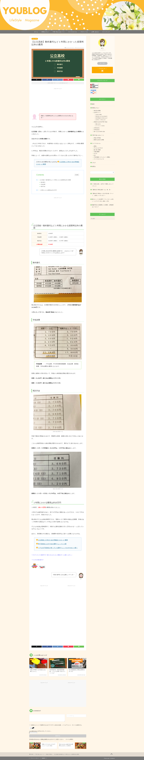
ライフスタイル (72, 31)
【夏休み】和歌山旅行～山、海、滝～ (101, 189)
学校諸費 (43, 184)
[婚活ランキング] (102, 84)
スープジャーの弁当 (100, 125)
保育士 (94, 166)
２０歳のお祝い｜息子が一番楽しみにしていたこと (102, 184)
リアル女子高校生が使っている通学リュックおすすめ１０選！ (58, 548)
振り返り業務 (97, 149)
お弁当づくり (97, 112)
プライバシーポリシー (34, 758)
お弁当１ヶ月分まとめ (100, 119)
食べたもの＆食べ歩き (99, 131)
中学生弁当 (96, 129)
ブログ (94, 162)
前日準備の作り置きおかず (101, 118)
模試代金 (43, 186)
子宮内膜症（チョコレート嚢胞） (102, 157)
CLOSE (76, 174)
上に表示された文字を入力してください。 (40, 731)
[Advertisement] (58, 100)
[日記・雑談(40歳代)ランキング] (102, 87)
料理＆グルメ (45, 31)
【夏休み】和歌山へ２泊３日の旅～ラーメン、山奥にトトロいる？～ (102, 194)
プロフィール (84, 31)
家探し (95, 146)
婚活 (93, 104)
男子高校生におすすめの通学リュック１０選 (52, 544)
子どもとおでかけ (98, 148)
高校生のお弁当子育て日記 (100, 121)
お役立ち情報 (99, 114)
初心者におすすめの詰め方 (101, 116)
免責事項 (43, 758)
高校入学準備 (34, 38)
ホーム (36, 31)
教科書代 (43, 182)
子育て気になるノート (59, 31)
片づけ (95, 153)
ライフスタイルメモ (99, 159)
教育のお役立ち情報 (99, 139)
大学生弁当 (96, 127)
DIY (95, 155)
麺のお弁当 (98, 124)
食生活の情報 (97, 110)
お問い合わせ (95, 31)
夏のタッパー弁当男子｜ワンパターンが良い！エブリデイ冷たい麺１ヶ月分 (102, 200)
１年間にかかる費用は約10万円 (48, 190)
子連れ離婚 (96, 151)
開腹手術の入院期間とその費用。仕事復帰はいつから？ (102, 205)
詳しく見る (102, 63)
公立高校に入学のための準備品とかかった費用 (53, 540)
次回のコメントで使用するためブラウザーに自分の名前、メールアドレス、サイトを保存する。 (57, 725)
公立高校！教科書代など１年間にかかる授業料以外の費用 (55, 180)
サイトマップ (106, 31)
